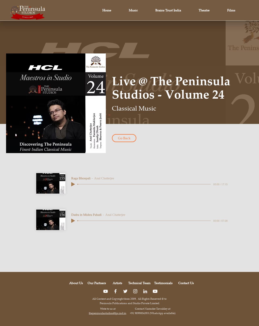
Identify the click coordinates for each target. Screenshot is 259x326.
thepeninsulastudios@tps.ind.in (107, 313)
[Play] (73, 184)
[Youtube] (155, 291)
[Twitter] (125, 291)
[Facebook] (115, 291)
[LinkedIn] (145, 291)
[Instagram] (135, 291)
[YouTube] (105, 291)
